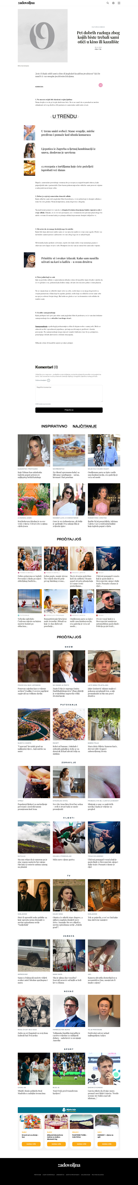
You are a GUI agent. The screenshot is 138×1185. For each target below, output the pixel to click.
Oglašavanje (85, 1174)
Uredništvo (60, 1174)
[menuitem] (113, 3)
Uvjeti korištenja (49, 1174)
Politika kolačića (98, 1174)
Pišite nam (37, 1174)
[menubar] (113, 3)
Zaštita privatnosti (73, 1174)
